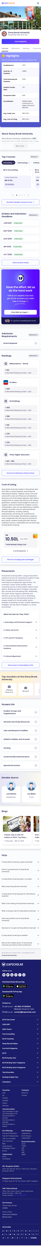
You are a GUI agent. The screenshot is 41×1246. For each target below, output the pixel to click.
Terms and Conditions (9, 1214)
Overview (5, 48)
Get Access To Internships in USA (20, 665)
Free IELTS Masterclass (10, 1136)
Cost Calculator (7, 1141)
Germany (5, 1105)
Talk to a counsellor (9, 1138)
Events (4, 1151)
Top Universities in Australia (8, 1121)
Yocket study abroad (9, 1205)
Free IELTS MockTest (9, 1133)
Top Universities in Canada (8, 1117)
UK (3, 1095)
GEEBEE (5, 1208)
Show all (34, 157)
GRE (23, 1152)
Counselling (6, 1159)
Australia (5, 1100)
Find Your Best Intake (21, 263)
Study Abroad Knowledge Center (8, 1147)
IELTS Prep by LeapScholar (26, 1137)
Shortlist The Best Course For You (19, 202)
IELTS (4, 1156)
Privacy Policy (7, 1212)
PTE (23, 1150)
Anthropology (23, 163)
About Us (25, 1093)
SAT (23, 1148)
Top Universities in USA (10, 1111)
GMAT (24, 1154)
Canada (5, 1098)
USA (3, 1093)
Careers (24, 1095)
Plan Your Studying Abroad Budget (20, 559)
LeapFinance (26, 1133)
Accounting (8, 163)
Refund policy (7, 1217)
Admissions (16, 48)
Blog (3, 1143)
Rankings (26, 48)
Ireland (4, 1103)
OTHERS (34, 1238)
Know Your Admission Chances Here (20, 473)
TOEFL (24, 1146)
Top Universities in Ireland (8, 1125)
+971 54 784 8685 (20, 1195)
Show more (33, 215)
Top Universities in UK (9, 1113)
